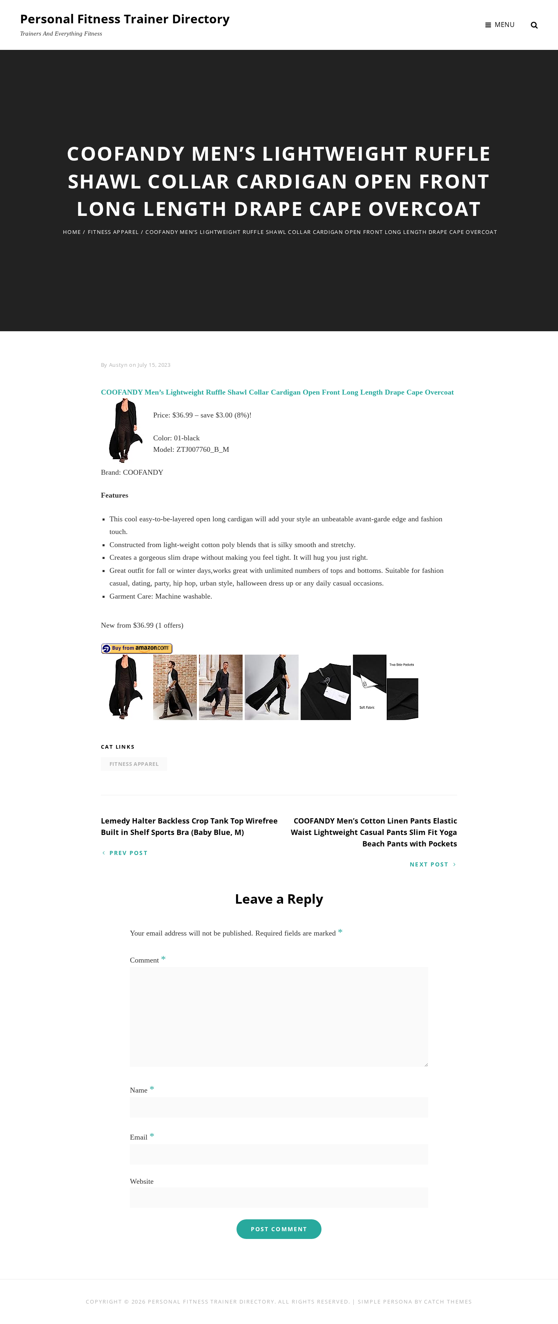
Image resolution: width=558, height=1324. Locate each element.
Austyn (118, 364)
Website (142, 1181)
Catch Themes (448, 1301)
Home (72, 232)
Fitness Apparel (113, 232)
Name (142, 1090)
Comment (148, 960)
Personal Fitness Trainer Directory (125, 18)
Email (142, 1137)
